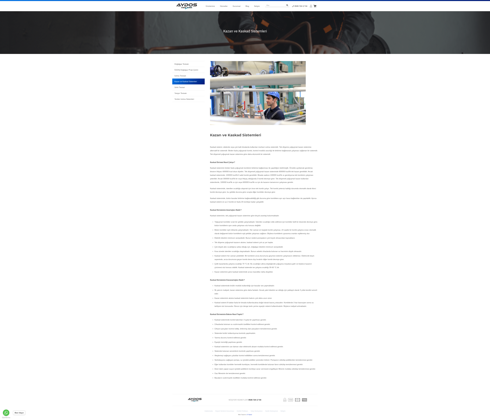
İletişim (283, 411)
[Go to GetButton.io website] (6, 417)
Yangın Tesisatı (180, 93)
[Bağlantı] (186, 6)
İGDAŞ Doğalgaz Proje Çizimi (186, 70)
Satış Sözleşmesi (256, 411)
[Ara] (287, 5)
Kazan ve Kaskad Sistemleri (185, 81)
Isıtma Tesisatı (180, 76)
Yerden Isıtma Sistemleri (184, 99)
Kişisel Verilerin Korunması (224, 411)
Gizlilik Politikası (242, 411)
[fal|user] (311, 6)
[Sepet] (315, 6)
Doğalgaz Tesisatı (181, 64)
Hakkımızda (209, 411)
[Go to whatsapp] (6, 413)
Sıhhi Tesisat (179, 87)
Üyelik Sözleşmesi (271, 411)
